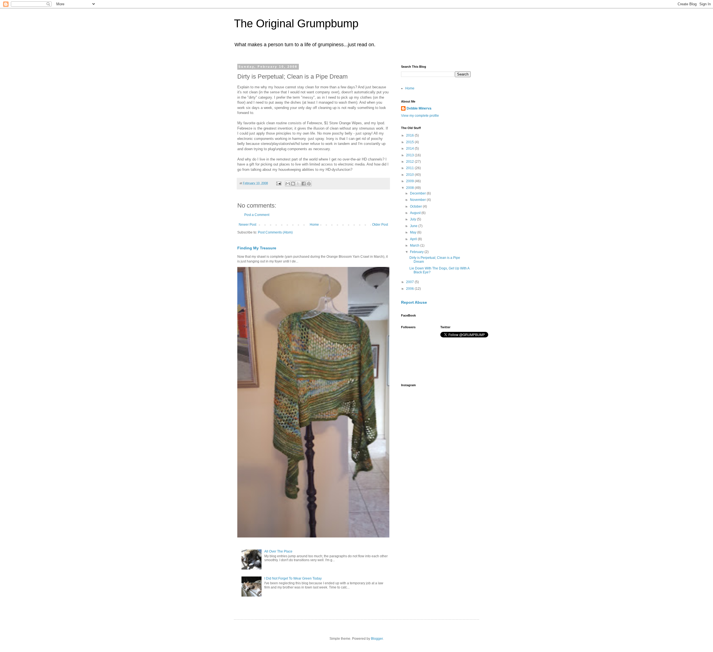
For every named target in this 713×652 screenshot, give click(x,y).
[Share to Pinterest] (309, 183)
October (416, 206)
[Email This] (287, 183)
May (413, 232)
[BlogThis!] (293, 183)
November (418, 200)
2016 (410, 135)
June (414, 226)
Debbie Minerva (419, 108)
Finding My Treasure (256, 248)
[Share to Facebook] (303, 183)
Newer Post (247, 225)
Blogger (377, 639)
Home (314, 225)
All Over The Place (278, 551)
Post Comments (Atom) (275, 232)
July (413, 219)
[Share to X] (298, 183)
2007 (410, 282)
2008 (410, 188)
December (418, 193)
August (415, 213)
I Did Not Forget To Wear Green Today (293, 578)
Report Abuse (414, 302)
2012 (410, 162)
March (415, 245)
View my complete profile (420, 116)
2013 (410, 155)
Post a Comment (256, 215)
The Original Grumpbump (296, 23)
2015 (410, 142)
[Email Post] (278, 183)
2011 (410, 168)
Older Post (380, 225)
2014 (410, 148)
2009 (410, 181)
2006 (410, 289)
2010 (410, 175)
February (417, 252)
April (414, 239)
